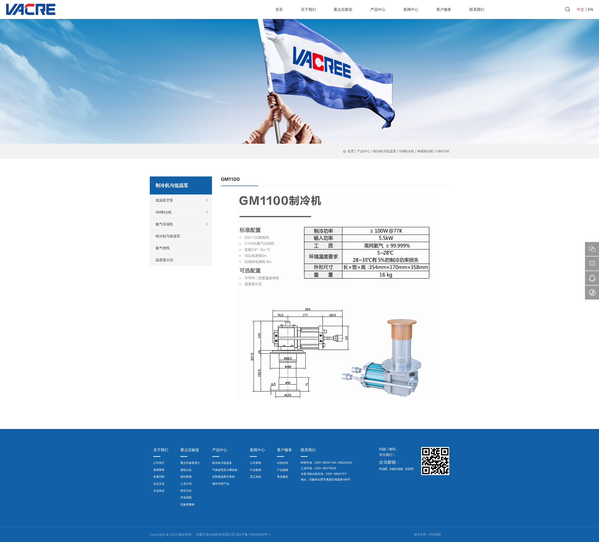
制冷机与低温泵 (384, 151)
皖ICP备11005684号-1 (253, 534)
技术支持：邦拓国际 (427, 534)
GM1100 (443, 151)
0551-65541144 (325, 462)
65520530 (345, 462)
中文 (580, 9)
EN (590, 9)
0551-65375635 (325, 468)
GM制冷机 (406, 151)
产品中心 (363, 151)
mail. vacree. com (396, 468)
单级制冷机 (425, 151)
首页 (350, 151)
